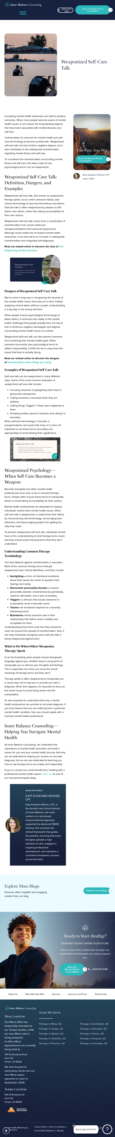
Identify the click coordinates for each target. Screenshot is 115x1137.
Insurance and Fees (77, 994)
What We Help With (34, 994)
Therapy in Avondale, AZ (93, 1043)
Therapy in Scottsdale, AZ (94, 1023)
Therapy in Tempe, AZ (51, 1028)
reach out (47, 774)
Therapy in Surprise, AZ (93, 1038)
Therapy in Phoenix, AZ (52, 1043)
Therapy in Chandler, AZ (52, 1038)
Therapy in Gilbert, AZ (51, 1033)
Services (56, 994)
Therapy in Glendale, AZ (93, 1028)
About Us (13, 994)
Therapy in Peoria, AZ (92, 1033)
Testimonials (101, 994)
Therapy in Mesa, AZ (50, 1023)
